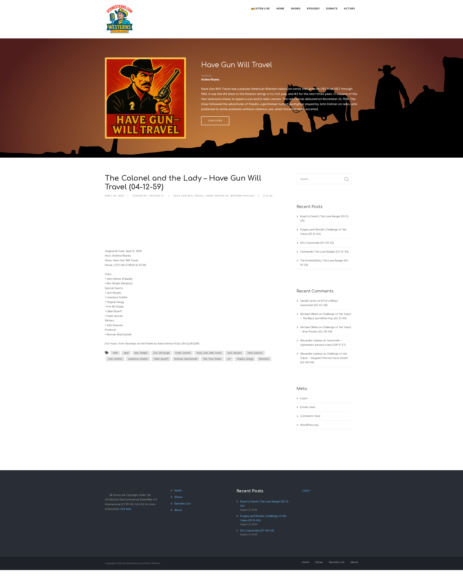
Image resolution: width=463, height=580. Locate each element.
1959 (115, 353)
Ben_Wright (141, 353)
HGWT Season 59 (217, 196)
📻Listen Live (260, 8)
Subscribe (215, 121)
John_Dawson (255, 353)
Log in (303, 398)
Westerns (264, 359)
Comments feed (310, 416)
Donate (331, 8)
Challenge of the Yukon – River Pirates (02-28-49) (325, 329)
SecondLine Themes (149, 563)
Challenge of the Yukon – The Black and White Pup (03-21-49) (325, 316)
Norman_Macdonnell (185, 359)
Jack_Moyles (234, 353)
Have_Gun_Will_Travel (209, 353)
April (126, 353)
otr (229, 359)
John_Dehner (115, 359)
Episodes (313, 8)
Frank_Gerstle (183, 353)
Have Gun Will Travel (236, 65)
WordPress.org (309, 425)
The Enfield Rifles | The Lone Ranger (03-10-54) (324, 262)
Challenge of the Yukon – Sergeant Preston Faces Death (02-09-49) (324, 358)
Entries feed (307, 407)
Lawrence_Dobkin (138, 359)
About (178, 510)
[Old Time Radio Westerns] (119, 19)
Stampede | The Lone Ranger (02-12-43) (324, 251)
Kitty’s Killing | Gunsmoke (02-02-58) (319, 302)
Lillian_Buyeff (161, 359)
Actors (349, 8)
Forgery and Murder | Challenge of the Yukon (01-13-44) (323, 231)
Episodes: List (182, 503)
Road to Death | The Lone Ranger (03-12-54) (324, 218)
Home (280, 8)
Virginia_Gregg (245, 359)
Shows (296, 8)
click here (125, 509)
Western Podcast (242, 196)
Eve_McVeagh (161, 353)
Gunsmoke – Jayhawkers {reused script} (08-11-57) (323, 342)
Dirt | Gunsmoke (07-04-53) (317, 242)
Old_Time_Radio (212, 359)
